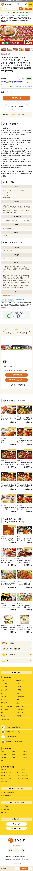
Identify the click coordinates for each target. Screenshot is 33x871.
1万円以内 (3, 769)
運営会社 (26, 859)
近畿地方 (11, 299)
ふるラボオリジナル (21, 680)
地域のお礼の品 (20, 706)
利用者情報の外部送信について (13, 859)
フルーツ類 (4, 686)
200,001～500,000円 (6, 778)
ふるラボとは (4, 806)
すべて (3, 680)
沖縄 (2, 760)
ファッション (19, 712)
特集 (27, 12)
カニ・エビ (19, 686)
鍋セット (18, 703)
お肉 (17, 683)
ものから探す (9, 15)
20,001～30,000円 (6, 772)
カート (26, 5)
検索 (21, 8)
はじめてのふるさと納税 (7, 792)
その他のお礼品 (5, 719)
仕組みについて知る (16, 86)
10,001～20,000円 (21, 769)
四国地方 (14, 757)
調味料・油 (4, 703)
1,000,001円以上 (5, 781)
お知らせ (3, 812)
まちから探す (4, 299)
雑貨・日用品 (4, 709)
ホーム (2, 15)
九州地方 (25, 757)
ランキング (9, 12)
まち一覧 (22, 12)
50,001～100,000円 (6, 775)
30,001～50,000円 (21, 772)
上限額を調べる (28, 86)
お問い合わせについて (16, 110)
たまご (3, 693)
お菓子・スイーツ (20, 696)
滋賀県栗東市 (19, 299)
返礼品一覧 (15, 12)
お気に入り (22, 5)
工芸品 (3, 716)
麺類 (17, 699)
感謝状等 (18, 716)
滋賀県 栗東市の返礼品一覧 (7, 301)
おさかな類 (4, 690)
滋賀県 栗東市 (5, 54)
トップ (3, 12)
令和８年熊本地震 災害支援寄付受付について (16, 0)
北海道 (13, 751)
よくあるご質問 (5, 809)
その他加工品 (24, 15)
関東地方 (3, 754)
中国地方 (3, 757)
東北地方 (25, 751)
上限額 (17, 5)
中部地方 (14, 754)
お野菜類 (18, 690)
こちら (23, 82)
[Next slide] (31, 12)
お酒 (17, 693)
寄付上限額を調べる (6, 795)
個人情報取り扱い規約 (19, 856)
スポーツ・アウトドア (22, 709)
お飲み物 (3, 696)
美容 (2, 712)
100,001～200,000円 (22, 775)
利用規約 (8, 856)
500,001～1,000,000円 (23, 778)
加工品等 (16, 15)
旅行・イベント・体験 (6, 706)
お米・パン (4, 683)
